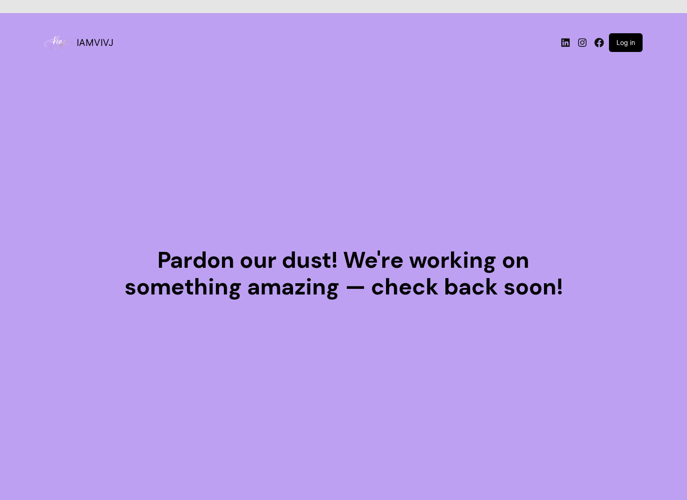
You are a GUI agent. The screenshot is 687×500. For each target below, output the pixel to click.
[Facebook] (599, 42)
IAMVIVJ (95, 42)
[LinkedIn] (565, 42)
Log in (625, 42)
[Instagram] (582, 42)
